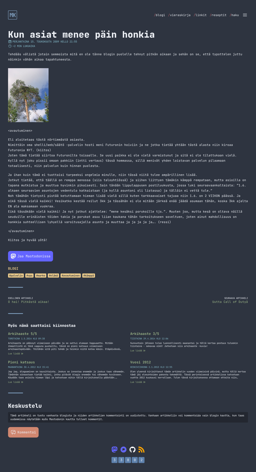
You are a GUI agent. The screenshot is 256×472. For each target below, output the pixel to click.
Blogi (13, 268)
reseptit (218, 15)
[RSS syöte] (141, 450)
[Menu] (245, 15)
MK (13, 15)
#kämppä (88, 275)
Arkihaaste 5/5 (22, 334)
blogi (159, 15)
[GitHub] (132, 450)
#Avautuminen (71, 275)
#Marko (40, 275)
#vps (29, 275)
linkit (200, 15)
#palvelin (16, 275)
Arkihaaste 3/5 (144, 334)
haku (234, 15)
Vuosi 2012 (140, 362)
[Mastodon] (115, 450)
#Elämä (53, 275)
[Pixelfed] (124, 450)
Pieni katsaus (21, 362)
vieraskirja (179, 15)
